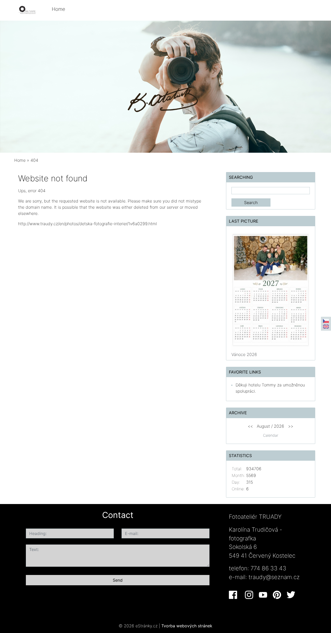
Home (58, 9)
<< (250, 426)
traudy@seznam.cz (274, 576)
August (263, 426)
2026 (279, 426)
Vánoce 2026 (244, 354)
